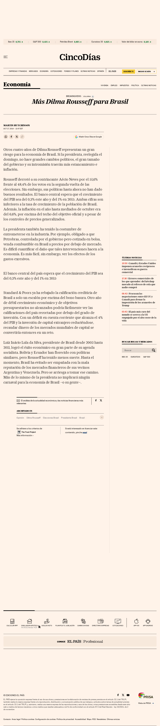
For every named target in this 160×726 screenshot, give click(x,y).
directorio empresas (100, 625)
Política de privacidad (65, 719)
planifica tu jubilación (65, 625)
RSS (94, 719)
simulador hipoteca (29, 625)
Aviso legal (16, 719)
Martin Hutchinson (16, 125)
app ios (136, 625)
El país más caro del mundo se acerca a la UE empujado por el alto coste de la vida (139, 316)
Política (135, 85)
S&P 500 (37, 42)
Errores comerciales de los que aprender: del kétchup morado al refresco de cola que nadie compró (138, 283)
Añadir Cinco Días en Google (90, 137)
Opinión (100, 71)
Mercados (33, 71)
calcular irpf (12, 625)
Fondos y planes (71, 71)
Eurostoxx (135, 357)
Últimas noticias (88, 71)
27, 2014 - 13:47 (13, 129)
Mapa (89, 719)
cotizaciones (117, 625)
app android (148, 625)
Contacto (7, 719)
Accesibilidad (80, 719)
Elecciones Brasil (51, 417)
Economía (44, 71)
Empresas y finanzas (18, 71)
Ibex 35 (11, 42)
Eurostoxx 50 (97, 42)
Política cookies (27, 719)
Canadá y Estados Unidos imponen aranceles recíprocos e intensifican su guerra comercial (139, 268)
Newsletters (101, 719)
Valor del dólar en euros (132, 42)
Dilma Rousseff (33, 417)
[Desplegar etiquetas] (102, 417)
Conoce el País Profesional (80, 641)
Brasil (82, 417)
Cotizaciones (56, 71)
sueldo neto (47, 625)
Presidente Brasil (69, 417)
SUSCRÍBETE (128, 71)
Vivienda (104, 85)
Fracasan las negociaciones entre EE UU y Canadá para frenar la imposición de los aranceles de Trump (138, 299)
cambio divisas (83, 625)
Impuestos (124, 85)
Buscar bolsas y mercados (137, 342)
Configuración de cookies (45, 719)
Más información (24, 435)
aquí (85, 432)
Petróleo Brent (66, 42)
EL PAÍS (111, 70)
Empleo (114, 85)
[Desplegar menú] (5, 57)
